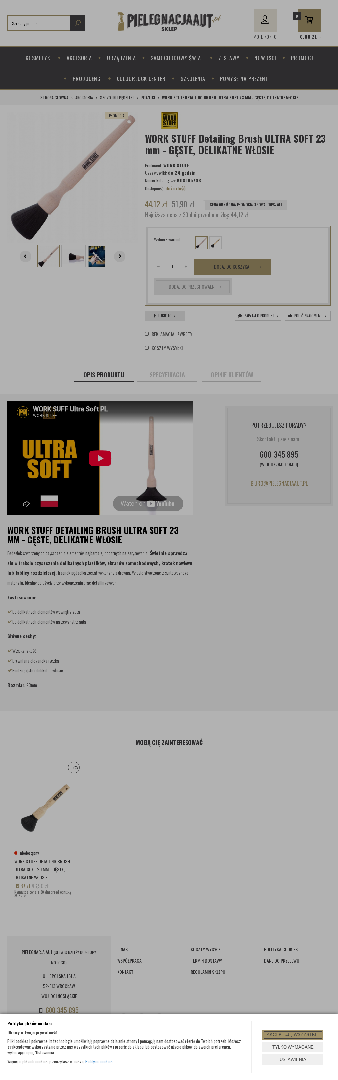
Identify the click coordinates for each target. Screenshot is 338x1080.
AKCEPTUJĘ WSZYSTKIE (293, 1034)
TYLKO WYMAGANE (293, 1047)
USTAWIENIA (293, 1059)
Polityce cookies (99, 1061)
